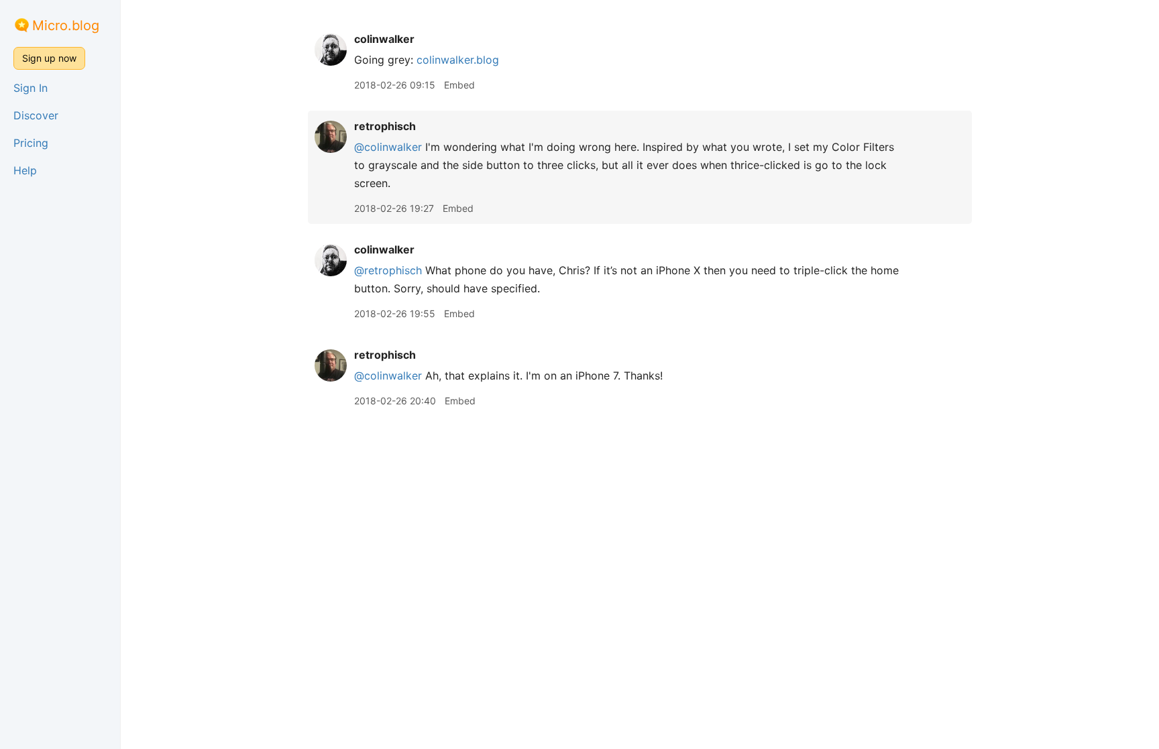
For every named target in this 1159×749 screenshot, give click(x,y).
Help (25, 170)
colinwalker (384, 39)
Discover (35, 115)
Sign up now (49, 58)
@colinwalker (388, 147)
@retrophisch (388, 270)
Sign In (30, 88)
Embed (459, 85)
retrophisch (385, 126)
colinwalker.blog (458, 59)
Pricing (30, 143)
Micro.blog (65, 25)
